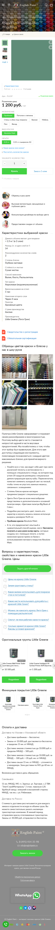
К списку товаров (11, 179)
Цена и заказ (18, 34)
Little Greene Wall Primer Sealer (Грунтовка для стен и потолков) (13, 665)
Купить (14, 171)
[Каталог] (3, 17)
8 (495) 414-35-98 (29, 842)
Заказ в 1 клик (40, 171)
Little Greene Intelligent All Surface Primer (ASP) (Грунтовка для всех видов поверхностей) (41, 665)
